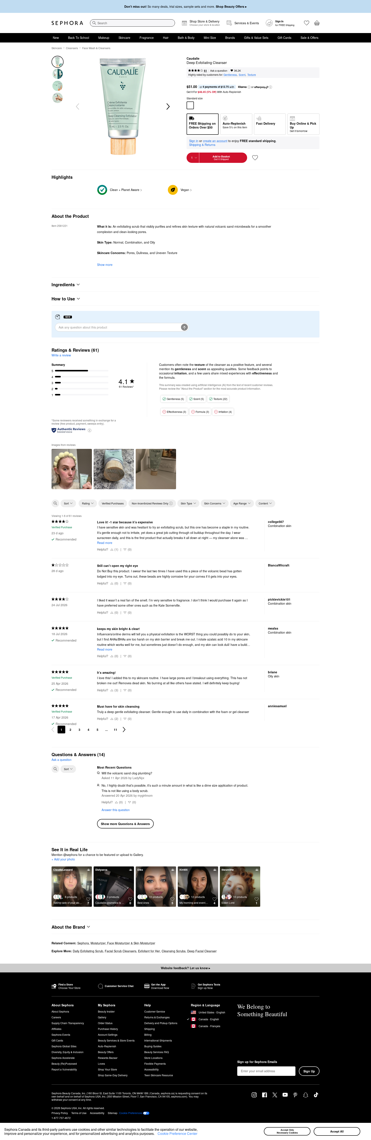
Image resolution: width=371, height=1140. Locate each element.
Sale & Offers (309, 37)
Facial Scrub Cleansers (120, 951)
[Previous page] (53, 729)
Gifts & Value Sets (256, 37)
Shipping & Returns (202, 144)
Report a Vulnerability (64, 1069)
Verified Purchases (113, 503)
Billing (148, 1034)
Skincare (124, 37)
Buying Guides (152, 1046)
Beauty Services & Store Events (116, 1040)
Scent (242, 74)
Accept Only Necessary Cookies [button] (287, 1131)
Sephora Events (61, 1034)
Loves (101, 1063)
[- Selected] (190, 105)
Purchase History (108, 1029)
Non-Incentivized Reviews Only (150, 503)
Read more (104, 542)
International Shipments (158, 1040)
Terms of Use (79, 1113)
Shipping (149, 1029)
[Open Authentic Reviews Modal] (89, 430)
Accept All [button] (337, 1131)
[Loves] (306, 23)
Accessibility (151, 1069)
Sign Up (309, 1071)
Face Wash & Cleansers (96, 48)
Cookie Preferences (130, 1113)
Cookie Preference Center (177, 1133)
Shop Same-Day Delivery (113, 1075)
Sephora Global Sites (64, 1046)
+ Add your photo (63, 859)
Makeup (103, 37)
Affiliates (56, 1029)
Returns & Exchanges (157, 1017)
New (56, 37)
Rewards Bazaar (107, 1058)
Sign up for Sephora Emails (257, 1062)
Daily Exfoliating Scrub (88, 951)
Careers (56, 1017)
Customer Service (154, 1011)
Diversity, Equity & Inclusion (68, 1052)
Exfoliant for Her (149, 951)
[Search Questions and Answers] (55, 769)
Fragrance (147, 37)
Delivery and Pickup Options (160, 1023)
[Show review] (72, 469)
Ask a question (218, 70)
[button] (156, 1134)
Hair (166, 37)
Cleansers (72, 48)
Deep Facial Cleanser (202, 951)
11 (115, 729)
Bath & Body (186, 37)
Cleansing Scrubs (174, 951)
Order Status (105, 1023)
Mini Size (210, 37)
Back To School (78, 37)
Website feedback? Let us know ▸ (185, 968)
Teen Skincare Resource (158, 1075)
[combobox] (132, 23)
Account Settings (107, 1034)
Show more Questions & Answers (125, 824)
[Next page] (124, 729)
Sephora (83, 943)
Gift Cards (284, 37)
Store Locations (153, 1058)
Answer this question (116, 810)
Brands (230, 37)
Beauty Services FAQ (156, 1052)
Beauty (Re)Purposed (64, 1063)
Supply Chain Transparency (68, 1023)
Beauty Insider (106, 1011)
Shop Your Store (107, 1069)
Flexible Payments (155, 1063)
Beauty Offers (106, 1052)
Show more (105, 264)
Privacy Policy (60, 1113)
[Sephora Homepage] (67, 23)
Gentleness (230, 74)
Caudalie (193, 59)
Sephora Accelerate (63, 1058)
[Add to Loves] (255, 157)
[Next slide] (168, 106)
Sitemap (112, 1113)
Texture (251, 74)
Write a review (61, 355)
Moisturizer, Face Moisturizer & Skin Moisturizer (123, 943)
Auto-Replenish (107, 1046)
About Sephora (60, 1011)
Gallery (102, 1017)
